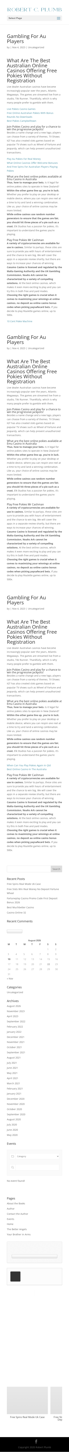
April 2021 (12, 1078)
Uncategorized (15, 992)
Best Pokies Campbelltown (21, 120)
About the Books (16, 1203)
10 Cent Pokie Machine (19, 321)
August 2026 (14, 1006)
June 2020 (12, 1129)
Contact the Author (17, 1213)
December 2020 (15, 1098)
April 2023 (12, 1016)
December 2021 (15, 1037)
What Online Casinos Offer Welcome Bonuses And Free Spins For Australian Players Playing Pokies (32, 166)
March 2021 (13, 1083)
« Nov (10, 978)
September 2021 (16, 1052)
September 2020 (16, 1114)
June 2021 (12, 1067)
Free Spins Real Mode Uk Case (24, 884)
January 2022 (14, 1031)
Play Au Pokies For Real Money (24, 158)
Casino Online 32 (16, 912)
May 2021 (12, 1073)
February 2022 (15, 1026)
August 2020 (14, 1119)
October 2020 (14, 1109)
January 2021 (14, 1093)
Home (10, 1224)
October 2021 (14, 1047)
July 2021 (12, 1062)
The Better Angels (17, 1229)
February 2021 (15, 1088)
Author (11, 1208)
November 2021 (16, 1042)
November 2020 (16, 1104)
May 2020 (12, 1135)
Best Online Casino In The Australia (27, 769)
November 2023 (16, 1011)
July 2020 (12, 1124)
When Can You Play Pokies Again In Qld (29, 765)
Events (10, 1219)
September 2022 (16, 1021)
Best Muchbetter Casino (20, 907)
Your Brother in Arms (19, 1234)
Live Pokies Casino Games (21, 109)
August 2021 (14, 1057)
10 (9, 959)
